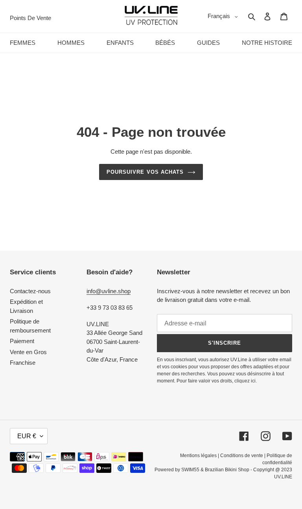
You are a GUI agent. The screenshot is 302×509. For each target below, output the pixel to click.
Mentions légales (198, 455)
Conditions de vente (241, 455)
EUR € (26, 436)
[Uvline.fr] (151, 16)
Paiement (22, 341)
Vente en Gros (28, 352)
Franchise (22, 362)
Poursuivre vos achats (145, 172)
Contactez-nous (30, 291)
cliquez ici (245, 381)
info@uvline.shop (109, 291)
